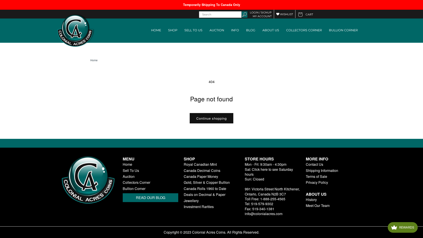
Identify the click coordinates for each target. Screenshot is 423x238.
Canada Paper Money (201, 176)
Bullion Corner (134, 188)
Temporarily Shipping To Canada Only (211, 4)
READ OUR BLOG (150, 197)
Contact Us (314, 164)
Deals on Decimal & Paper (204, 194)
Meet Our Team (318, 205)
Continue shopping (211, 118)
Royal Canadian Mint (200, 164)
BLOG (250, 30)
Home (94, 60)
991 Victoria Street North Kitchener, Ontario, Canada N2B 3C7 (272, 191)
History (311, 199)
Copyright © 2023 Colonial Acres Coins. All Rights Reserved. (211, 232)
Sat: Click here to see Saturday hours (269, 172)
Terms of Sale (316, 176)
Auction (129, 176)
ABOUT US (270, 30)
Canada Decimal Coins (202, 170)
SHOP (172, 30)
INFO (235, 30)
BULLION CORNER (343, 30)
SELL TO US (193, 30)
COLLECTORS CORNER (304, 30)
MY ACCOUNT (262, 16)
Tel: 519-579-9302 (259, 203)
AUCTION (217, 30)
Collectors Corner (136, 182)
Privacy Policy (317, 182)
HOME (156, 30)
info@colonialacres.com (263, 213)
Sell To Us (131, 170)
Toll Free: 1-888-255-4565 (265, 198)
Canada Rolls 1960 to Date (205, 188)
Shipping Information (322, 170)
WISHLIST (286, 14)
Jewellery (191, 200)
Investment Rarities (199, 206)
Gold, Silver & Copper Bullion (207, 182)
